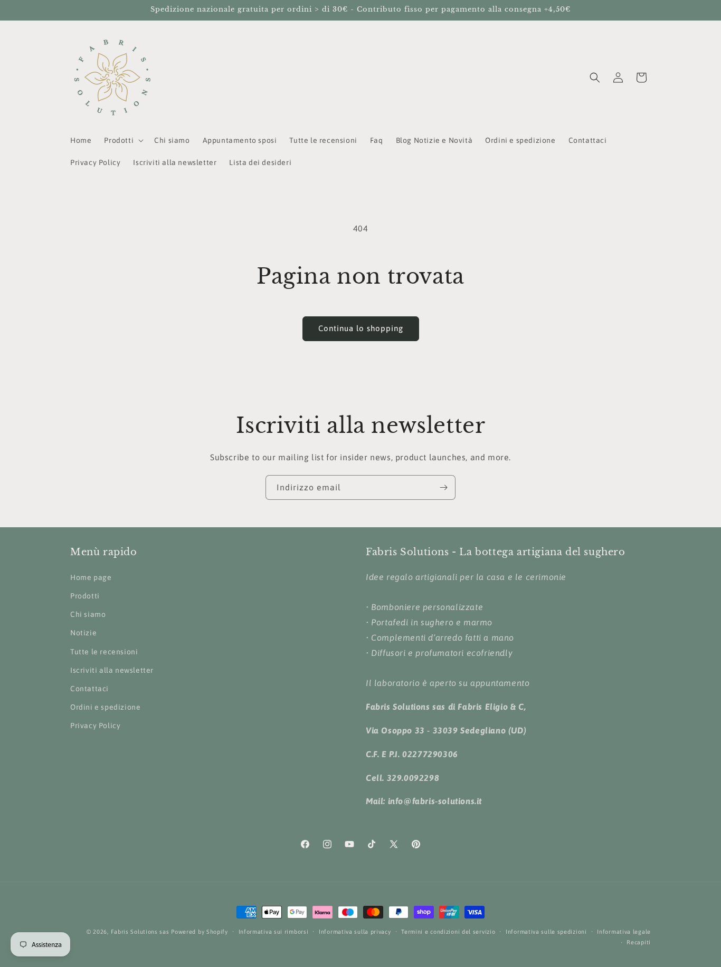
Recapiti (639, 942)
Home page (90, 577)
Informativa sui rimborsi (274, 932)
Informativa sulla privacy (355, 932)
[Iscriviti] (443, 487)
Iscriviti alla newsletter (112, 670)
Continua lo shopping (360, 328)
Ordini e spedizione (105, 707)
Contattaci (89, 688)
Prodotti (85, 596)
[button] (123, 140)
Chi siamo (88, 614)
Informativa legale (624, 932)
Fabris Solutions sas (140, 932)
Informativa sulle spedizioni (546, 932)
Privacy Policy (95, 725)
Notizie (83, 632)
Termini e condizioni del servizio (448, 932)
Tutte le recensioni (104, 651)
